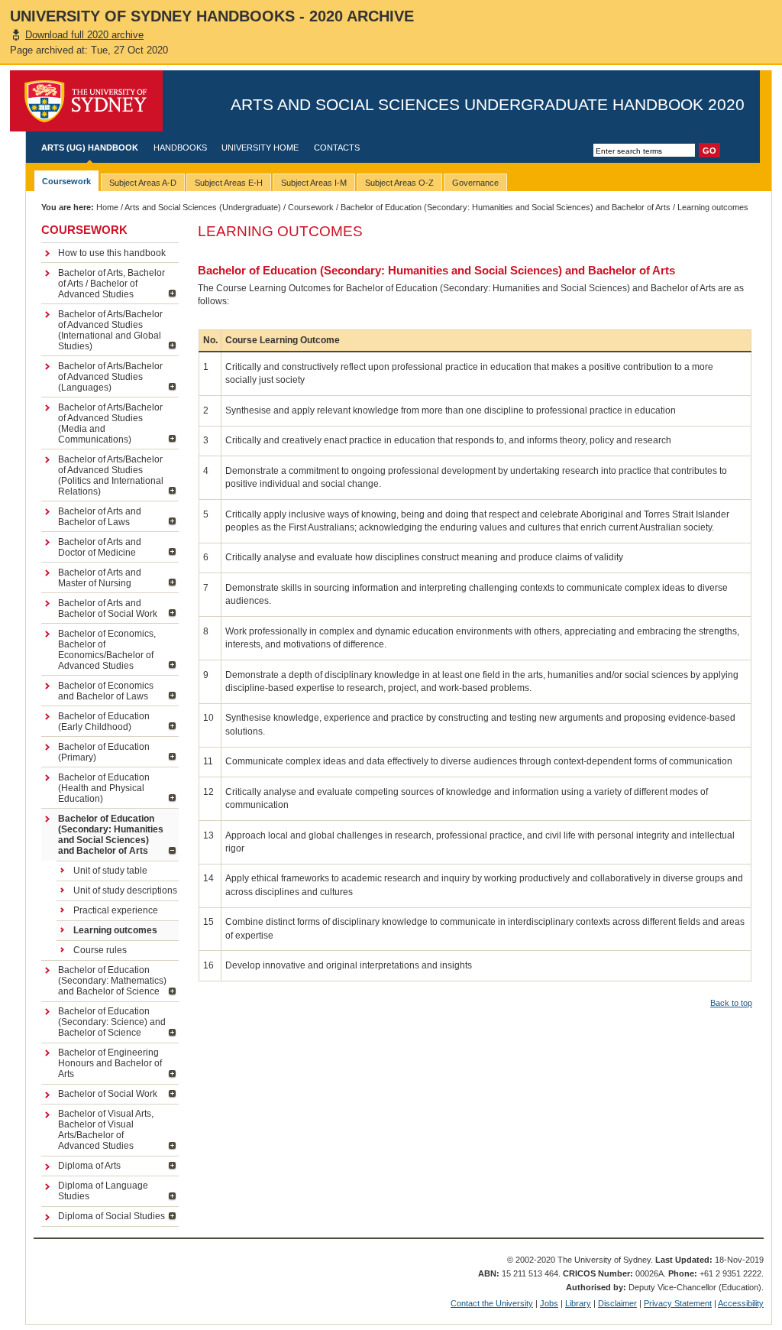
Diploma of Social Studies (111, 1216)
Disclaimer (617, 1303)
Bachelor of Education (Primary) (104, 752)
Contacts (337, 147)
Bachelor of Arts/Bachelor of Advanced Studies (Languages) (110, 377)
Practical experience (115, 910)
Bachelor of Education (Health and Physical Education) (104, 788)
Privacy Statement (678, 1303)
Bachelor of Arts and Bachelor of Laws (99, 516)
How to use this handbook (112, 253)
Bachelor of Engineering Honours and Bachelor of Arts (110, 1063)
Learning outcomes (115, 930)
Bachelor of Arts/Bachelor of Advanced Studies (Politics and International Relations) (110, 475)
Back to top (731, 1002)
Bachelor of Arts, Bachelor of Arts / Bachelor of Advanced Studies (111, 284)
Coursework (311, 207)
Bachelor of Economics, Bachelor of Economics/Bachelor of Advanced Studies (107, 649)
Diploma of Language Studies (103, 1191)
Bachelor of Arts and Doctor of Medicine (99, 547)
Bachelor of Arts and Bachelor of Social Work (107, 608)
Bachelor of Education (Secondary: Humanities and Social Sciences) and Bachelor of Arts (506, 207)
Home (107, 207)
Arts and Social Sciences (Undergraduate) (202, 207)
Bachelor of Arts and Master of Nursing (99, 578)
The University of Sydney (86, 100)
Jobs (549, 1303)
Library (578, 1303)
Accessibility (741, 1303)
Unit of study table (110, 870)
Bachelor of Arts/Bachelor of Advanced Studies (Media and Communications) (110, 423)
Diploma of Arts (89, 1165)
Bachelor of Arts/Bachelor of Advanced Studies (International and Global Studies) (110, 330)
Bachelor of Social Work (107, 1093)
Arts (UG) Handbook (89, 147)
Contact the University (492, 1303)
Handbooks (180, 147)
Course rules (100, 950)
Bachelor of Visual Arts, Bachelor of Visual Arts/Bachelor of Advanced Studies (105, 1129)
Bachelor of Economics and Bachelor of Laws (105, 691)
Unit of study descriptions (125, 890)
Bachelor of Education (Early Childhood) (104, 721)
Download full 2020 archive (84, 35)
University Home (260, 147)
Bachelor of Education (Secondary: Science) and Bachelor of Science (112, 1022)
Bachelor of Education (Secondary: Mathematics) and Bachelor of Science (112, 981)
